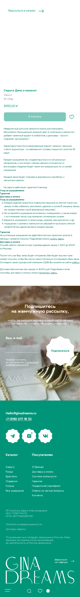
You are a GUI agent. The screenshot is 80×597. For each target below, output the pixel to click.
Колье (9, 471)
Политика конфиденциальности (24, 524)
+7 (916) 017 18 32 (19, 419)
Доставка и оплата (42, 472)
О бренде (38, 467)
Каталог (12, 454)
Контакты (37, 495)
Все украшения (15, 490)
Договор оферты (15, 529)
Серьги (10, 467)
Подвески (11, 481)
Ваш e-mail (14, 338)
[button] (8, 590)
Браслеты (11, 476)
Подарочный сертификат (46, 486)
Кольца (10, 486)
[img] (29, 591)
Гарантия (37, 481)
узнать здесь (57, 239)
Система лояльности (44, 476)
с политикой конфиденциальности (22, 363)
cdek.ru (75, 262)
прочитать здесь (48, 273)
